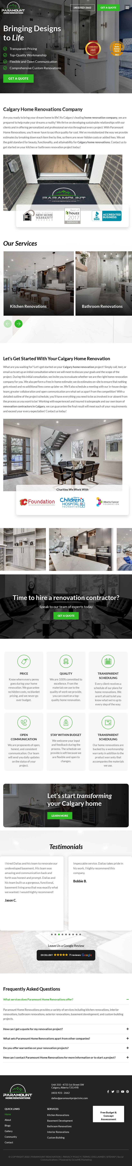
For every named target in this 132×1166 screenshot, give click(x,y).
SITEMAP (111, 1156)
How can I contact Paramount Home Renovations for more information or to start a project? (59, 1057)
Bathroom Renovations (59, 1126)
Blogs (8, 1125)
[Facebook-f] (108, 1091)
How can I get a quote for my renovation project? (33, 1029)
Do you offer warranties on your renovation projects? (36, 1048)
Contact (9, 1142)
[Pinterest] (127, 1091)
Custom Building (56, 1137)
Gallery (9, 1131)
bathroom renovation (50, 147)
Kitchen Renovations (58, 1115)
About (8, 1119)
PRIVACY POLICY (72, 1156)
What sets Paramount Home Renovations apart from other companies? (46, 1038)
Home (8, 1114)
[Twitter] (113, 1091)
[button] (127, 8)
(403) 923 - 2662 (60, 1093)
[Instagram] (117, 1091)
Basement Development (60, 1120)
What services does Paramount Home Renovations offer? (38, 999)
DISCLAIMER (98, 1156)
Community (11, 1136)
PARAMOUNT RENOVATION (46, 1156)
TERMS (86, 1156)
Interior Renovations (58, 1131)
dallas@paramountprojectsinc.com (69, 1098)
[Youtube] (122, 1091)
